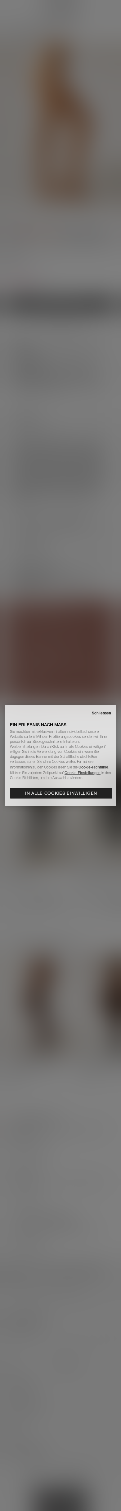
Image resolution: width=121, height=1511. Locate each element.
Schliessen (101, 713)
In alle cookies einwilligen (61, 793)
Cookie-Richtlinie (93, 767)
